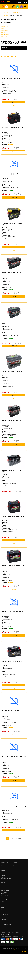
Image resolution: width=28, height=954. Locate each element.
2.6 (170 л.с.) (4, 36)
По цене (3, 57)
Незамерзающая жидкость (4, 907)
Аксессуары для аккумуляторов (4, 896)
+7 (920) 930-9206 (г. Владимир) (10, 935)
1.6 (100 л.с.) (4, 26)
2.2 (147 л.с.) (4, 32)
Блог (2, 868)
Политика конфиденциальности (6, 878)
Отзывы (3, 865)
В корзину (14, 102)
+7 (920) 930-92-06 (21, 2)
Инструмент (3, 921)
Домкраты (3, 919)
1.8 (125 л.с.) (4, 30)
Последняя (18, 838)
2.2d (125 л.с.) (5, 34)
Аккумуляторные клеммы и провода (5, 890)
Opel (2, 15)
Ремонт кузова (4, 914)
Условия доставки (17, 865)
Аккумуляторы (4, 887)
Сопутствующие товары (6, 909)
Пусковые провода (5, 899)
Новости (3, 875)
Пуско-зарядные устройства (4, 893)
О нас (2, 873)
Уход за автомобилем (6, 917)
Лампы (2, 901)
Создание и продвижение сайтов (8, 950)
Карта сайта (24, 951)
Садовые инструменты (6, 924)
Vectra (6, 15)
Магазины (3, 870)
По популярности (11, 57)
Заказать (14, 151)
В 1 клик (13, 105)
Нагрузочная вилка (5, 904)
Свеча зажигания (5, 912)
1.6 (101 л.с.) (4, 28)
